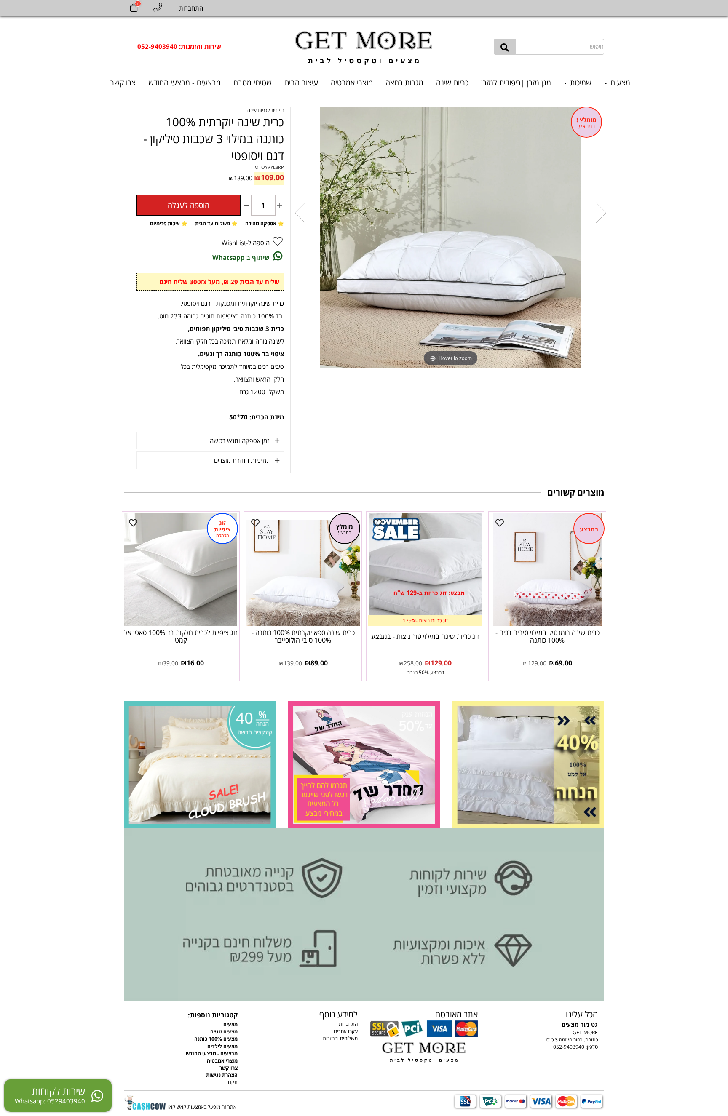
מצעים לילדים (222, 1046)
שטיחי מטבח (252, 82)
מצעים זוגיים (224, 1031)
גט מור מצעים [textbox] (580, 1018)
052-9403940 (568, 1046)
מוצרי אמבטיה (352, 82)
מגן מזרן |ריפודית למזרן (516, 82)
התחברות (348, 1024)
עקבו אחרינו (346, 1031)
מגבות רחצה (404, 82)
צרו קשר (123, 82)
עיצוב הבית (301, 82)
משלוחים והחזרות (340, 1038)
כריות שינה (452, 82)
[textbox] (179, 46)
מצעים (619, 82)
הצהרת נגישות (222, 1075)
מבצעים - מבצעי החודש (184, 82)
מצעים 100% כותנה (216, 1038)
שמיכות (580, 82)
